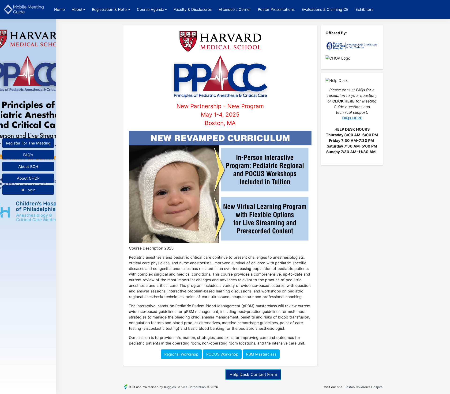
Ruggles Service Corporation (185, 387)
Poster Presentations (276, 9)
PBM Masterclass (261, 354)
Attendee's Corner (235, 9)
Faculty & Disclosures (193, 9)
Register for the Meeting (28, 143)
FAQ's (28, 154)
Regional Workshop (181, 354)
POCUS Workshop (222, 354)
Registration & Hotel (110, 9)
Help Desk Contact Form (253, 374)
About (77, 9)
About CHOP (28, 178)
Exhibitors (364, 9)
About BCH (28, 166)
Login (29, 190)
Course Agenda (150, 9)
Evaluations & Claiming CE (325, 9)
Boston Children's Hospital (364, 387)
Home (59, 9)
